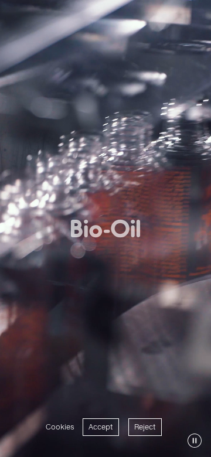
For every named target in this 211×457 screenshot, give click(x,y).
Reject (145, 426)
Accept (101, 426)
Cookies (60, 426)
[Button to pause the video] (194, 440)
